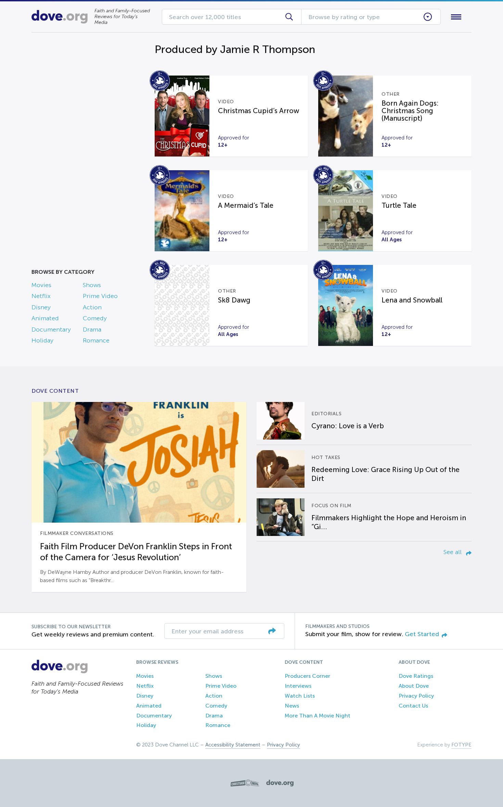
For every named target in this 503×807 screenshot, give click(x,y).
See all (453, 552)
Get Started (422, 634)
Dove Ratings (416, 676)
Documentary (51, 329)
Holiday (42, 340)
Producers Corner (307, 676)
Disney (41, 307)
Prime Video (100, 296)
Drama (92, 329)
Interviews (298, 686)
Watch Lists (300, 696)
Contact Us (413, 706)
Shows (92, 285)
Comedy (95, 318)
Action (92, 307)
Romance (96, 340)
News (292, 706)
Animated (45, 318)
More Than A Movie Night (317, 715)
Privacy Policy (416, 696)
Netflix (41, 296)
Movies (41, 285)
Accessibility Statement (232, 745)
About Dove (414, 686)
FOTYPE (461, 745)
